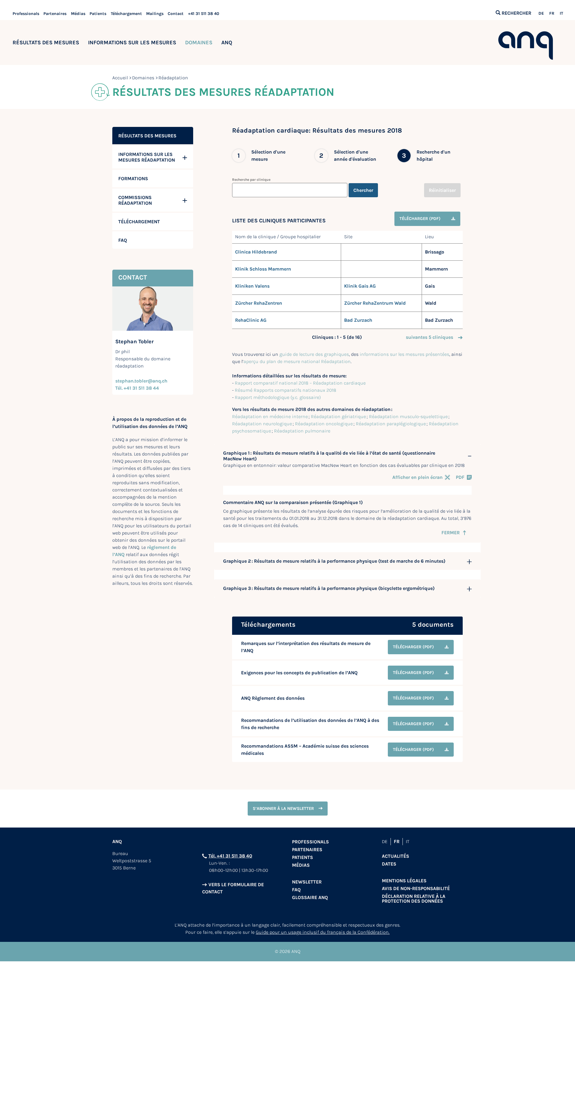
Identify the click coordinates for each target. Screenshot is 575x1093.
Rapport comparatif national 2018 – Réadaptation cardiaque (300, 383)
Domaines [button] (198, 42)
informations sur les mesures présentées (404, 354)
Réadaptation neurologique (262, 423)
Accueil (120, 78)
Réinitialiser (442, 190)
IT (561, 13)
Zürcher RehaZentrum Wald (375, 303)
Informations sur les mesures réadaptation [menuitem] (146, 157)
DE (541, 13)
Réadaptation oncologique (324, 423)
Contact (176, 13)
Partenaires (54, 13)
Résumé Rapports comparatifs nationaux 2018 (285, 390)
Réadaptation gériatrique (338, 416)
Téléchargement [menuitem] (139, 221)
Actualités (395, 856)
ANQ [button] (226, 42)
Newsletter (307, 882)
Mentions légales (404, 880)
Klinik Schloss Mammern (263, 269)
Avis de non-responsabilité (416, 888)
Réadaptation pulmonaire (302, 431)
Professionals (26, 13)
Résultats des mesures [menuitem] (147, 136)
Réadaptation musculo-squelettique (408, 416)
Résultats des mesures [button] (46, 42)
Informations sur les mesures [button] (132, 42)
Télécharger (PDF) (420, 218)
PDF (460, 477)
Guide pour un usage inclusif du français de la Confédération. (323, 932)
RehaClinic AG (251, 320)
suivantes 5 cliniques (429, 337)
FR (551, 13)
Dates (389, 864)
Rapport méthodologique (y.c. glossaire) (278, 397)
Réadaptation (173, 78)
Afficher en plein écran (417, 477)
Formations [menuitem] (133, 178)
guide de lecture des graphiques (314, 354)
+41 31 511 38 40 (203, 13)
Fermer (450, 532)
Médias (78, 13)
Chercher (363, 190)
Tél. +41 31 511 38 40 (230, 856)
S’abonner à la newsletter (283, 808)
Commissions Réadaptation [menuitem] (135, 200)
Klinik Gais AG (360, 286)
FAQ (296, 889)
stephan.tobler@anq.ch (141, 381)
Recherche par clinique (251, 179)
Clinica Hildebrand (256, 252)
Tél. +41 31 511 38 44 (137, 388)
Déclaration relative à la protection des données (413, 898)
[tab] (347, 456)
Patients (98, 13)
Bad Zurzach (358, 320)
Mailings (155, 13)
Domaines (143, 78)
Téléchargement (126, 13)
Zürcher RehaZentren (258, 303)
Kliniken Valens (252, 286)
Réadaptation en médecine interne (270, 416)
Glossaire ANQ (310, 897)
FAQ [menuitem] (122, 240)
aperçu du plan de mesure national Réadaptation (297, 361)
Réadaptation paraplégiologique (391, 423)
